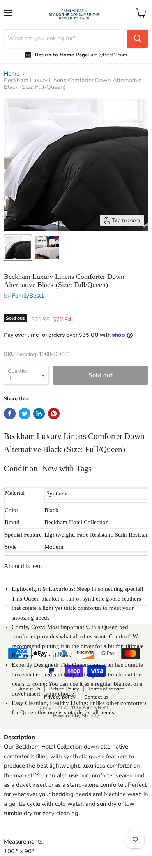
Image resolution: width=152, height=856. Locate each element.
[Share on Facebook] (10, 413)
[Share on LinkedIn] (39, 413)
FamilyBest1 (28, 295)
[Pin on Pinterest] (54, 413)
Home (11, 73)
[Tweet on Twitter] (24, 413)
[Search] (137, 39)
